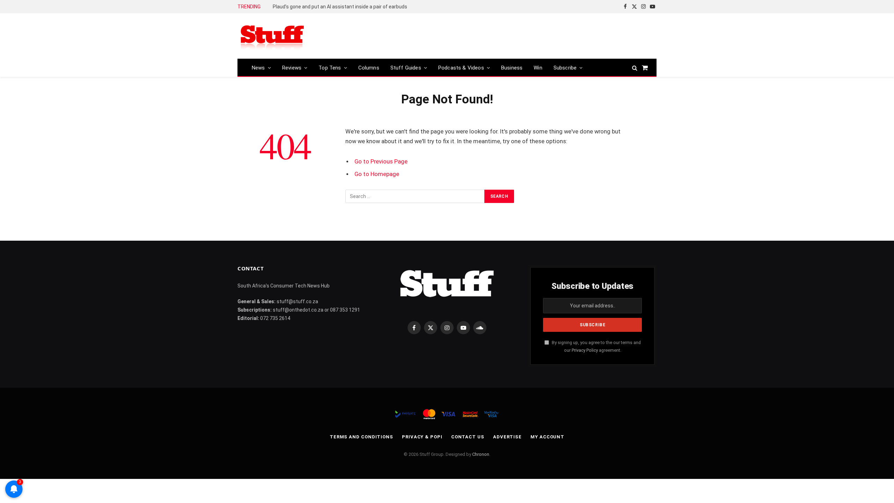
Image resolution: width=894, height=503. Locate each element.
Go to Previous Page (381, 161)
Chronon (480, 454)
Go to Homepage (376, 174)
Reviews (291, 68)
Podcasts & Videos (461, 68)
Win (538, 68)
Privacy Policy (585, 350)
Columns (368, 68)
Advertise (507, 436)
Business (511, 68)
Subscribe (565, 68)
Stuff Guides (405, 68)
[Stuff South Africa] (272, 36)
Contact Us (467, 436)
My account (547, 436)
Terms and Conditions (361, 436)
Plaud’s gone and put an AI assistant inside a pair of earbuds (340, 6)
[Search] (635, 67)
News (258, 68)
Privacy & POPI (422, 436)
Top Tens (329, 68)
